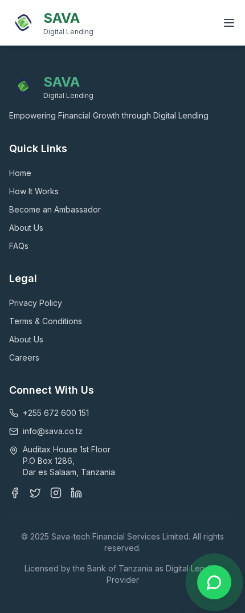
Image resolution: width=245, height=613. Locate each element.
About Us (26, 227)
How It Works (34, 191)
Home (20, 173)
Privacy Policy (35, 303)
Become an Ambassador (55, 209)
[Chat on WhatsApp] (214, 582)
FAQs (18, 246)
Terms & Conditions (45, 321)
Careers (24, 357)
